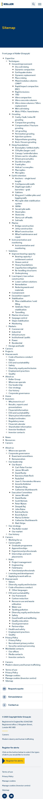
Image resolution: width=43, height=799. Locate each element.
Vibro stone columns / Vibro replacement (28, 104)
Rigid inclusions (22, 92)
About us (9, 377)
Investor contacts (17, 432)
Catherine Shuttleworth (26, 490)
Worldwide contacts (14, 649)
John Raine (20, 509)
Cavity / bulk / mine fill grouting (25, 118)
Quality (12, 374)
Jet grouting (21, 131)
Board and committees (22, 456)
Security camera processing (22, 646)
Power (15, 340)
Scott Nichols (21, 501)
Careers (9, 349)
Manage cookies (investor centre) (20, 678)
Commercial (17, 329)
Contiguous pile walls (25, 184)
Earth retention (19, 176)
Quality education (20, 621)
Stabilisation (17, 298)
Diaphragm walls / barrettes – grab (23, 188)
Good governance (20, 624)
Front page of (16, 54)
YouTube (11, 796)
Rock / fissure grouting (25, 142)
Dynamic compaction (25, 70)
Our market (17, 532)
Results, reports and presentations (18, 406)
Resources (10, 440)
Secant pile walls (22, 209)
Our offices (14, 652)
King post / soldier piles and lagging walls (27, 196)
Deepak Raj (20, 507)
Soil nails (19, 220)
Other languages (20, 590)
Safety (12, 365)
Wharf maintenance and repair (26, 235)
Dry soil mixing (22, 67)
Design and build (16, 346)
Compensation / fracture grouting (26, 126)
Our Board (17, 465)
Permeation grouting (24, 134)
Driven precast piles (24, 159)
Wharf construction (24, 232)
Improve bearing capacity (23, 254)
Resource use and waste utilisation (23, 602)
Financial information (18, 410)
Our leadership (16, 385)
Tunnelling (20, 312)
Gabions (19, 192)
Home (8, 396)
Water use (16, 607)
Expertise (9, 58)
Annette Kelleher (23, 484)
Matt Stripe (20, 523)
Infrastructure (18, 335)
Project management (22, 562)
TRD (17, 95)
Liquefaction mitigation (26, 268)
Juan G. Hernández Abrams (28, 481)
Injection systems (23, 137)
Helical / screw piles (24, 167)
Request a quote (16, 689)
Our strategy (15, 388)
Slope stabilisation (20, 321)
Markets (12, 326)
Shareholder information (20, 427)
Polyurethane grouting (25, 139)
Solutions (13, 251)
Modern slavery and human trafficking (22, 665)
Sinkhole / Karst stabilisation (22, 308)
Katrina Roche (21, 512)
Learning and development (21, 573)
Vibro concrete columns (26, 100)
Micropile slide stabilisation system (27, 202)
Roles (11, 560)
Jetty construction (23, 229)
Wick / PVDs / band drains (27, 112)
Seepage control (19, 318)
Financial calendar (17, 424)
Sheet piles (20, 212)
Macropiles (20, 170)
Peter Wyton (21, 504)
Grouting (16, 114)
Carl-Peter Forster (23, 467)
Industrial (16, 332)
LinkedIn (4, 796)
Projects (9, 351)
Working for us (15, 540)
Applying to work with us (20, 576)
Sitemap (9, 681)
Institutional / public (21, 337)
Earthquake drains (23, 72)
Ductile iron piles (23, 162)
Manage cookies (12, 675)
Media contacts (16, 654)
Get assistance (15, 697)
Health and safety (17, 629)
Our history (14, 391)
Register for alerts (14, 761)
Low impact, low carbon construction (23, 277)
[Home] (7, 4)
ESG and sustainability (19, 363)
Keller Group (14, 379)
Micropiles (20, 173)
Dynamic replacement (25, 75)
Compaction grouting (25, 123)
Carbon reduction (20, 599)
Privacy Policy (11, 638)
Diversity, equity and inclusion (22, 368)
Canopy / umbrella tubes (26, 153)
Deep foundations (20, 145)
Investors (9, 399)
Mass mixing (21, 78)
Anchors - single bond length (25, 179)
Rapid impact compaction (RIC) (26, 87)
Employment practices (19, 371)
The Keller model (20, 529)
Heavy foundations (24, 265)
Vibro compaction (23, 98)
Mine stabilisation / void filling (26, 302)
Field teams (17, 568)
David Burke (20, 473)
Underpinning (21, 273)
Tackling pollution (20, 610)
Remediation (21, 285)
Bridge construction (24, 226)
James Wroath (22, 470)
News (8, 437)
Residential (17, 343)
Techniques (14, 61)
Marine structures (20, 315)
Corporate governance (19, 393)
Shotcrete (19, 215)
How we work (11, 354)
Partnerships (18, 626)
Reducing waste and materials (24, 288)
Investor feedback (17, 430)
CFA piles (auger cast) (25, 151)
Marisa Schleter (22, 518)
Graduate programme (22, 546)
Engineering (17, 565)
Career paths (15, 543)
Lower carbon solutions (26, 282)
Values (12, 360)
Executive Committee (22, 493)
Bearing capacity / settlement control (24, 258)
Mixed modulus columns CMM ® (26, 82)
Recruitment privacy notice (21, 643)
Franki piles (20, 164)
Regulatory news (16, 421)
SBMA (18, 206)
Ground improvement (22, 64)
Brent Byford (21, 515)
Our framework (19, 596)
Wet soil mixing (22, 109)
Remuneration (18, 459)
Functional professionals (23, 571)
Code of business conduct (21, 357)
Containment (18, 293)
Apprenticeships (19, 548)
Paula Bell (19, 479)
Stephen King (21, 487)
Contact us (13, 705)
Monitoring (17, 324)
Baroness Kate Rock (24, 476)
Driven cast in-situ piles (26, 156)
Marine (15, 223)
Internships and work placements (21, 555)
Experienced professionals (24, 551)
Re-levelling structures (26, 271)
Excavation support (21, 296)
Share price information (19, 416)
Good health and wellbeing (24, 618)
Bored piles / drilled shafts (27, 148)
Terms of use (11, 670)
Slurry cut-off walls (23, 218)
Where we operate (17, 382)
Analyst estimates (17, 419)
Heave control (21, 262)
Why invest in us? (17, 402)
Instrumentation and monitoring (21, 241)
